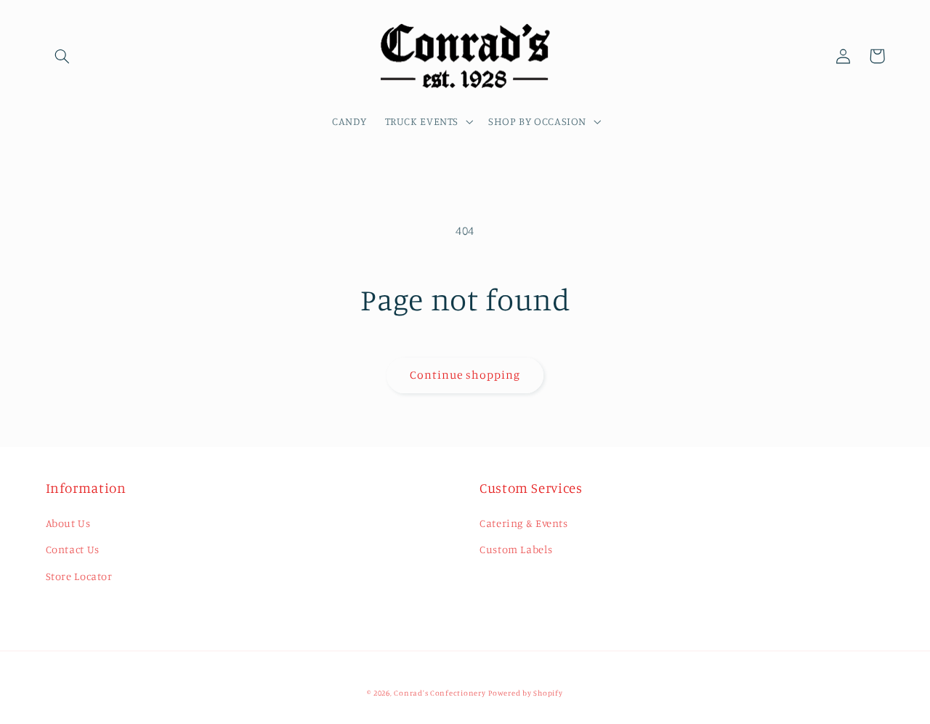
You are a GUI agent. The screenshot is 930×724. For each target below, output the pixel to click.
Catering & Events (524, 523)
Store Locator (79, 576)
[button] (62, 56)
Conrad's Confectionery (439, 692)
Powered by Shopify (525, 692)
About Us (68, 523)
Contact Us (73, 549)
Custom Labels (516, 549)
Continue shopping (465, 375)
